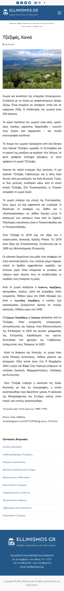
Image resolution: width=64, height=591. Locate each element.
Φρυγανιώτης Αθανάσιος (16, 477)
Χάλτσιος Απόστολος (14, 462)
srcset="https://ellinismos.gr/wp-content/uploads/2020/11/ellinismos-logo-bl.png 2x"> (29, 17)
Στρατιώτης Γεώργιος (14, 515)
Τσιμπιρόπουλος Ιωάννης (16, 492)
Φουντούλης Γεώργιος (15, 484)
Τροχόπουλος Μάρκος (15, 500)
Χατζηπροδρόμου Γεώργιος (18, 454)
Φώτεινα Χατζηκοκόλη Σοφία (19, 469)
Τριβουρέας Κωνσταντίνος (17, 507)
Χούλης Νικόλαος (12, 446)
